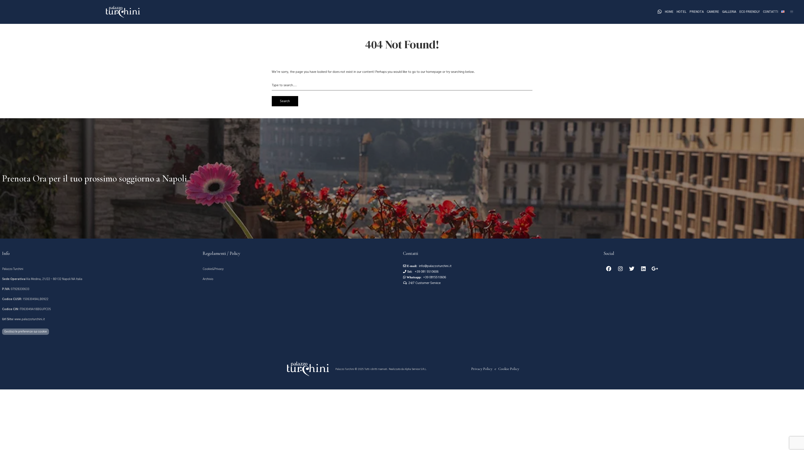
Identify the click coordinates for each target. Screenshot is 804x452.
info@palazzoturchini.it (435, 266)
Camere (713, 11)
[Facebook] (609, 268)
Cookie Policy (508, 368)
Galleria (729, 11)
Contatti (770, 11)
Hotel (681, 11)
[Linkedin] (643, 268)
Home (669, 11)
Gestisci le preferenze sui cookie (25, 331)
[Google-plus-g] (655, 268)
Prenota (696, 11)
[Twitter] (632, 268)
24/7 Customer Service (424, 283)
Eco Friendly (749, 11)
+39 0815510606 (434, 277)
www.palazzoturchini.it (23, 319)
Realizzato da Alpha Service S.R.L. (408, 369)
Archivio (208, 279)
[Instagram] (620, 268)
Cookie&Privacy (213, 269)
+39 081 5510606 (426, 271)
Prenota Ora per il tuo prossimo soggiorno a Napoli (94, 178)
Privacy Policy (481, 368)
